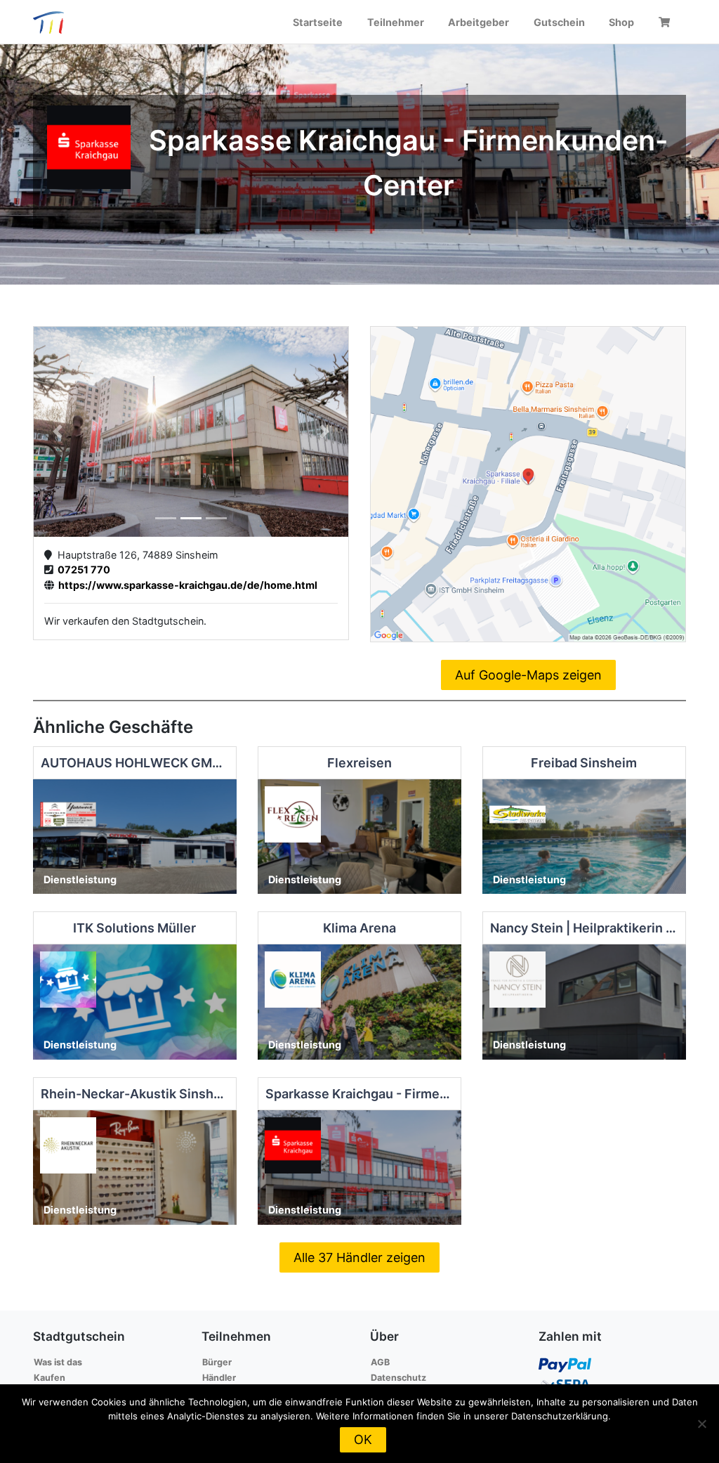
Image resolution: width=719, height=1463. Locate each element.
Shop (621, 22)
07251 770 (81, 570)
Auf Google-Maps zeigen (528, 675)
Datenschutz (398, 1377)
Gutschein (559, 22)
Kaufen (49, 1377)
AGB (380, 1362)
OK (363, 1439)
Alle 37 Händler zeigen (359, 1257)
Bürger (217, 1362)
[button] (57, 432)
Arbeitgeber (478, 22)
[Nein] (701, 1424)
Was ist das (58, 1362)
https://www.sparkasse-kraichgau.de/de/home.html (185, 585)
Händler (219, 1377)
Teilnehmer (395, 22)
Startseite (318, 22)
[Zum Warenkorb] (666, 22)
